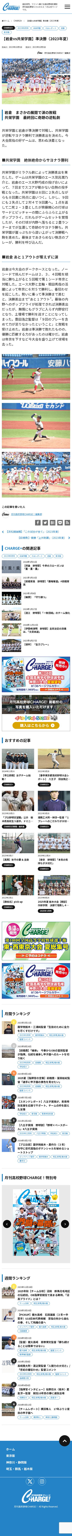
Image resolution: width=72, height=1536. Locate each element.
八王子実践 (41, 1133)
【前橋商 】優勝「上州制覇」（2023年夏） (41, 538)
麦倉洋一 (54, 1397)
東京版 (6, 32)
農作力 (22, 1160)
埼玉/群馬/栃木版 (56, 1035)
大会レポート (50, 28)
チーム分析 (24, 1303)
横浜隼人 (37, 1417)
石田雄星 (23, 1330)
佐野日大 (23, 1397)
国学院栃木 (39, 1035)
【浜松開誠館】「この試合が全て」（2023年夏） (33, 531)
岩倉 (63, 28)
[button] (7, 1224)
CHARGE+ (8, 27)
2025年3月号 (25, 1035)
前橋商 (38, 1062)
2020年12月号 (26, 1133)
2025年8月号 (25, 1062)
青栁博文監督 (25, 1354)
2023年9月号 (23, 28)
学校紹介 (23, 1066)
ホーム (10, 1449)
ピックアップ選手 (27, 1156)
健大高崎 (42, 1326)
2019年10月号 (26, 1374)
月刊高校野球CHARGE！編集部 (57, 53)
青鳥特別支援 (47, 1113)
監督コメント (25, 1039)
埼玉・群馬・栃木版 (19, 1469)
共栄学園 (37, 28)
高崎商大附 (24, 1378)
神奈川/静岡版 (51, 1417)
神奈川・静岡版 (16, 1462)
